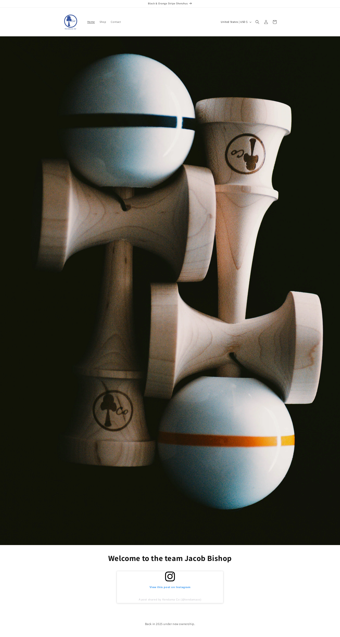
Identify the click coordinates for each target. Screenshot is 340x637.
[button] (257, 22)
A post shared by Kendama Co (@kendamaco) (170, 599)
